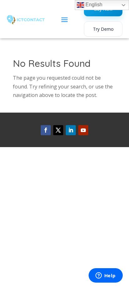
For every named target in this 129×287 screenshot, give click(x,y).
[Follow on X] (58, 130)
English (93, 4)
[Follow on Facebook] (46, 130)
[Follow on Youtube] (83, 130)
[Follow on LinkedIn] (71, 130)
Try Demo (103, 29)
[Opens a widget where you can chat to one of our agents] (105, 276)
